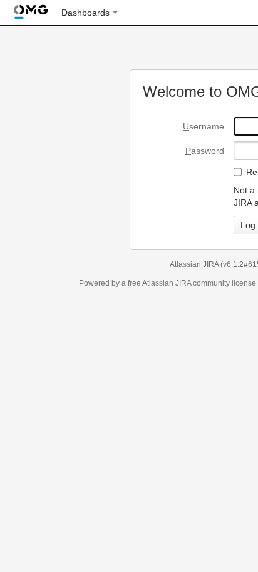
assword (204, 151)
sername (203, 126)
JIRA (183, 283)
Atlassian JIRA (194, 264)
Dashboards (85, 13)
